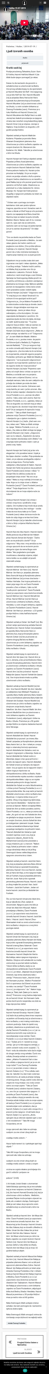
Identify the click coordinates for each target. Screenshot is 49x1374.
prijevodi (25, 63)
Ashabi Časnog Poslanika (16, 1323)
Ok (25, 1370)
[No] (46, 1367)
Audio (25, 58)
